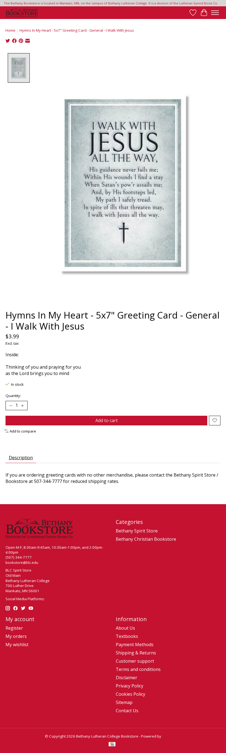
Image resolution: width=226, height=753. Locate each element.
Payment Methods (135, 644)
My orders (16, 636)
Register (14, 628)
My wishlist (17, 644)
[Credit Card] (112, 744)
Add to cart (106, 420)
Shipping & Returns (136, 653)
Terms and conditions (138, 669)
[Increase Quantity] (22, 405)
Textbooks (127, 636)
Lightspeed (171, 736)
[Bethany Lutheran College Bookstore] (22, 12)
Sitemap (124, 702)
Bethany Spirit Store (137, 531)
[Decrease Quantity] (10, 405)
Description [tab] (21, 458)
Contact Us (127, 711)
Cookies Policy (130, 694)
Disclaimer (126, 678)
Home (10, 30)
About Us (125, 628)
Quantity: (13, 395)
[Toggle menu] (214, 12)
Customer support (135, 661)
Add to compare (23, 431)
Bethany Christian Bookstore (146, 539)
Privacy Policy (129, 686)
